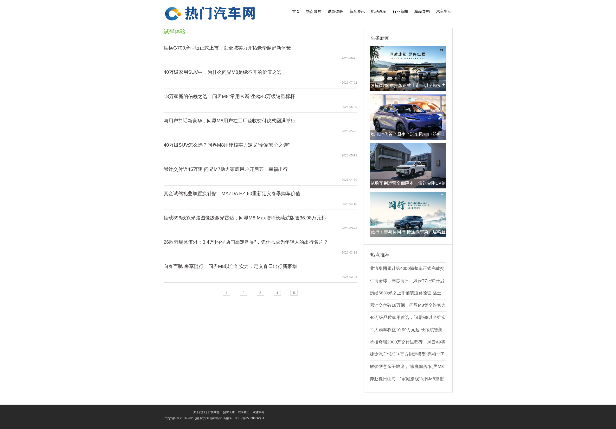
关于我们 (199, 412)
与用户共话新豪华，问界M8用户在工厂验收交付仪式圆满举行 (229, 120)
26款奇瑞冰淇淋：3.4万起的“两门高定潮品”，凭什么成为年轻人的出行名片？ (246, 242)
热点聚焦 (313, 11)
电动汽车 (378, 11)
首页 (296, 11)
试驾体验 (335, 11)
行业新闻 (400, 11)
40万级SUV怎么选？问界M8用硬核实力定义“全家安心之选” (227, 145)
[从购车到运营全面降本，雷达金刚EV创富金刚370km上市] (408, 165)
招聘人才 (229, 412)
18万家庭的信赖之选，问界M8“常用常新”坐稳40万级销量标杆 (229, 96)
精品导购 (422, 11)
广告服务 (214, 412)
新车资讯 (357, 11)
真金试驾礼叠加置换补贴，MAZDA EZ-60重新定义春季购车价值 (232, 193)
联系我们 (244, 412)
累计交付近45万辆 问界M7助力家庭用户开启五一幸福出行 (226, 169)
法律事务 (258, 412)
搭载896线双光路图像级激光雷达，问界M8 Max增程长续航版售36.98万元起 (245, 217)
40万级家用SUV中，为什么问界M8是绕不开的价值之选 (223, 72)
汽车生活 (443, 11)
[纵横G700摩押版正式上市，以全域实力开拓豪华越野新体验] (408, 68)
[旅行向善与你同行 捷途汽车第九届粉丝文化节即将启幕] (408, 214)
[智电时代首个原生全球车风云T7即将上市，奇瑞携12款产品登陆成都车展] (408, 116)
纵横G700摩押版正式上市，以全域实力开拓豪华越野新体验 (227, 47)
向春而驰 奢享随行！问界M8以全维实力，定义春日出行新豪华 (230, 266)
